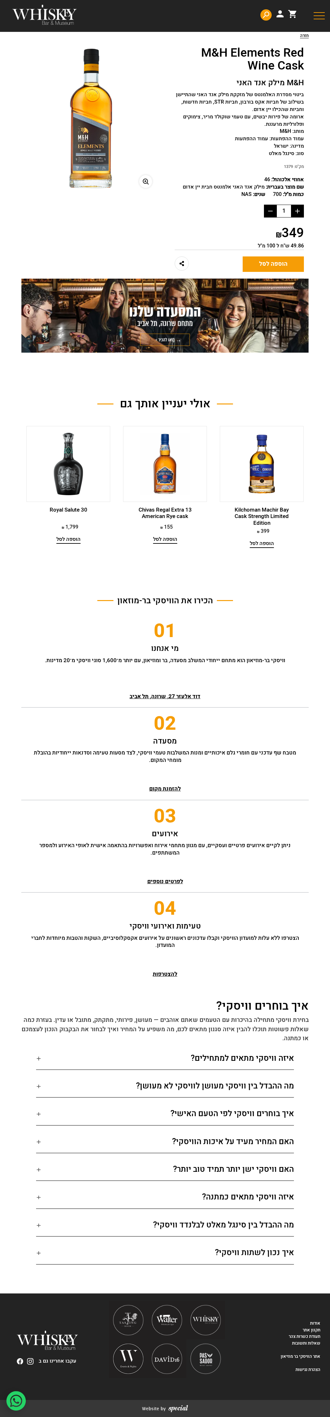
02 (165, 723)
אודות (315, 1323)
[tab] (165, 1061)
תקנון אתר (311, 1330)
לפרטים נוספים (165, 881)
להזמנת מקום (165, 789)
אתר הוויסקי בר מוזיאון (300, 1356)
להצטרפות (165, 974)
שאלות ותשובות (306, 1343)
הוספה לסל (273, 264)
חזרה (304, 36)
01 (165, 631)
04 (165, 908)
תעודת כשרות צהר (304, 1336)
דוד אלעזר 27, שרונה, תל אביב (165, 696)
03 (165, 816)
